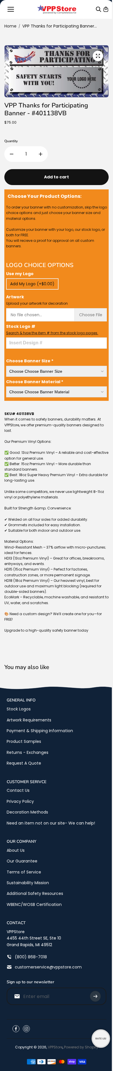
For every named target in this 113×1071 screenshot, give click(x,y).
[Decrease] (11, 154)
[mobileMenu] (10, 9)
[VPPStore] (56, 9)
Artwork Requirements (29, 720)
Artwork (37, 300)
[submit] (95, 996)
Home (10, 26)
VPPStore (55, 1047)
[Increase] (40, 154)
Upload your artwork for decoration (37, 303)
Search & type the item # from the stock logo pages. (52, 332)
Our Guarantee (22, 861)
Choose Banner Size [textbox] (29, 361)
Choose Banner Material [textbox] (34, 382)
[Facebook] (15, 1028)
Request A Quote (24, 763)
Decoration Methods (27, 812)
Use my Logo (20, 274)
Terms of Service (24, 872)
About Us (16, 850)
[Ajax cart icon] (106, 9)
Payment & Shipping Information (40, 731)
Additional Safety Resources (35, 893)
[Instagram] (26, 1028)
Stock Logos (19, 709)
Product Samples (24, 741)
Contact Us (18, 790)
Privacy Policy (20, 801)
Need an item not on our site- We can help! (51, 823)
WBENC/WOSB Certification (34, 904)
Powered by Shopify (81, 1047)
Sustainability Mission (28, 883)
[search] (98, 9)
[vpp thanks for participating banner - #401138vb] (98, 56)
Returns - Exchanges (27, 752)
